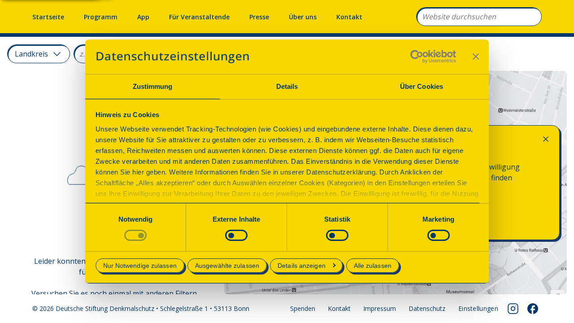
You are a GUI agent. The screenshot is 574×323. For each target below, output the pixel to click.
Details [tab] (287, 86)
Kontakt (349, 17)
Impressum (379, 308)
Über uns (303, 17)
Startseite (48, 17)
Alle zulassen (372, 265)
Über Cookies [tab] (421, 86)
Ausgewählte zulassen (227, 265)
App (143, 17)
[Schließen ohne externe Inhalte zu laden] (545, 139)
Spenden (302, 308)
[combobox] (479, 16)
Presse (259, 17)
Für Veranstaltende (199, 17)
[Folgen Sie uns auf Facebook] (532, 308)
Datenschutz (427, 308)
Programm (100, 17)
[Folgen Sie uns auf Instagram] (513, 308)
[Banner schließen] (476, 56)
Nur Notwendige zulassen (140, 265)
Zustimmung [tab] (153, 86)
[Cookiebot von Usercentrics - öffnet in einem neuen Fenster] (417, 56)
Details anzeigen (302, 265)
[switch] (236, 235)
